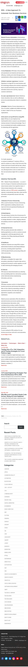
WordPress (8, 623)
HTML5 (6, 527)
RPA (20, 416)
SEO (6, 571)
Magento (7, 546)
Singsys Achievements (11, 574)
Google (7, 521)
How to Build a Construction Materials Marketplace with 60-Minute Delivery (13, 438)
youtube (17, 658)
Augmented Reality (10, 475)
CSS (6, 490)
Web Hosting (8, 611)
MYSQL (6, 555)
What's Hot (4, 345)
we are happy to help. (6, 334)
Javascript (7, 537)
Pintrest (21, 658)
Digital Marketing (9, 502)
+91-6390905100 (9, 653)
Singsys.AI (7, 580)
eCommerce (8, 506)
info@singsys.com (18, 5)
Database (7, 496)
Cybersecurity (9, 493)
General (7, 518)
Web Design (8, 608)
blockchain (8, 481)
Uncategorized (9, 605)
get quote (20, 2)
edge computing (9, 509)
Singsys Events (9, 577)
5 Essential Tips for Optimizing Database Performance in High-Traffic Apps (13, 455)
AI (5, 416)
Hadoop (7, 524)
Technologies (12, 343)
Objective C (8, 561)
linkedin (10, 658)
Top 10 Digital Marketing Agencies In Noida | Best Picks (14, 460)
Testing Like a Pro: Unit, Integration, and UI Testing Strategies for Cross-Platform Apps (13, 351)
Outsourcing (8, 564)
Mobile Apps (8, 552)
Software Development (11, 586)
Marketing (7, 549)
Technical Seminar (10, 592)
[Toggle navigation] (26, 2)
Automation (4, 343)
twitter (6, 658)
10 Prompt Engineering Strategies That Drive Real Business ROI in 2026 (14, 374)
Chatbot (14, 416)
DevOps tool (8, 499)
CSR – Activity (8, 487)
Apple (6, 472)
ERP (6, 512)
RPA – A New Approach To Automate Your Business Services (13, 11)
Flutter (7, 515)
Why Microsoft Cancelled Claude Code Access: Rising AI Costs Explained (14, 395)
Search (6, 424)
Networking (8, 558)
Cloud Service (9, 484)
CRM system (14, 190)
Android (7, 469)
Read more (4, 365)
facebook (2, 658)
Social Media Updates (10, 583)
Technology (4, 418)
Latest (6, 543)
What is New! (21, 343)
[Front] (4, 2)
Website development (10, 614)
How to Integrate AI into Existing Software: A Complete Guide (14, 449)
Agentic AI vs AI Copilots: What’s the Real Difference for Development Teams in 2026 (13, 444)
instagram (13, 658)
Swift (6, 589)
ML (17, 416)
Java (6, 533)
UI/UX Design (8, 601)
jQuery (6, 540)
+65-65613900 (9, 5)
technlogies (8, 595)
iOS (5, 530)
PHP (6, 567)
